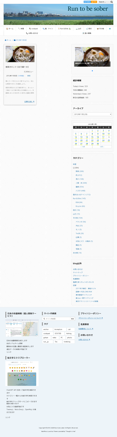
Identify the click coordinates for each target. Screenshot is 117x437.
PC (62, 337)
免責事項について (85, 329)
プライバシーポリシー (81, 276)
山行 (76, 214)
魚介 (80, 179)
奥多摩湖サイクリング (84, 295)
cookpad (46, 333)
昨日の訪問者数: (79, 98)
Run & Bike (79, 198)
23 (98, 140)
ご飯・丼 (81, 183)
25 (109, 140)
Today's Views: (79, 86)
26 (76, 144)
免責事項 (76, 279)
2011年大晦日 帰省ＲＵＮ (86, 288)
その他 (77, 218)
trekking (67, 342)
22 (92, 140)
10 (103, 134)
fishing (68, 333)
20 (81, 140)
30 (98, 144)
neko (54, 337)
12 (76, 137)
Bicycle (80, 206)
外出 (79, 226)
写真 (79, 249)
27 (81, 144)
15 (92, 137)
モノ (79, 229)
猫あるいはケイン (81, 194)
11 (109, 134)
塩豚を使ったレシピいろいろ (83, 282)
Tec (56, 342)
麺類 (80, 187)
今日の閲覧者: (78, 90)
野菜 (28, 76)
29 (92, 144)
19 (76, 140)
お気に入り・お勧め (84, 241)
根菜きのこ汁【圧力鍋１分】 (17, 67)
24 (103, 140)
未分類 (77, 253)
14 (87, 137)
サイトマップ (78, 272)
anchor (46, 329)
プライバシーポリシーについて (89, 318)
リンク (9, 352)
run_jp (46, 342)
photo (69, 337)
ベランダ (81, 222)
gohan (45, 337)
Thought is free (70, 431)
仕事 (79, 237)
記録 (74, 285)
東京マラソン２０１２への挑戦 (87, 301)
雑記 (79, 245)
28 (87, 144)
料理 (74, 164)
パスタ (80, 191)
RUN (79, 202)
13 (81, 137)
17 (103, 137)
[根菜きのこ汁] (20, 54)
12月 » (102, 147)
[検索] (111, 2)
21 (87, 140)
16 (98, 137)
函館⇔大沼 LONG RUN (84, 292)
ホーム (9, 40)
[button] (77, 57)
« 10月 (83, 147)
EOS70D (58, 333)
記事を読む (28, 102)
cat (69, 329)
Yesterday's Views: (80, 94)
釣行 (76, 210)
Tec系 (80, 233)
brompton (58, 329)
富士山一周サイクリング (84, 298)
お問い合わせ (78, 269)
